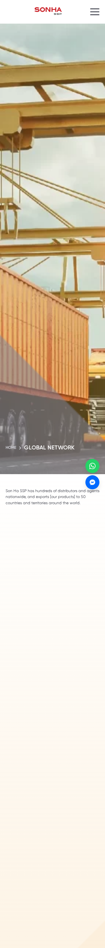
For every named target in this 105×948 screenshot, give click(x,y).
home (11, 448)
